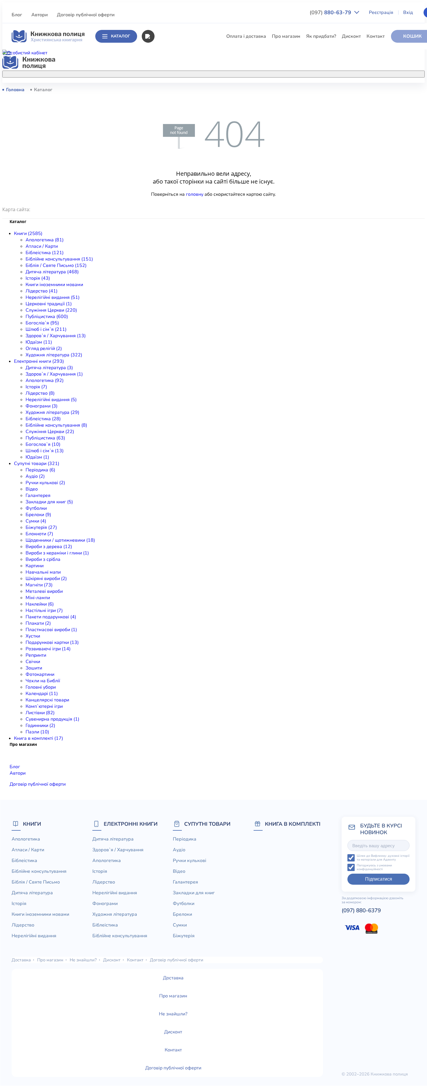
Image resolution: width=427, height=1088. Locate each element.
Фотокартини (40, 674)
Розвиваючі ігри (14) (48, 649)
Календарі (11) (42, 693)
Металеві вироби (44, 591)
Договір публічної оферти (85, 15)
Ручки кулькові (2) (45, 483)
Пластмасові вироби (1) (51, 629)
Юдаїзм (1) (37, 457)
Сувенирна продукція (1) (52, 719)
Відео (32, 489)
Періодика (184, 839)
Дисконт (351, 36)
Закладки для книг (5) (49, 502)
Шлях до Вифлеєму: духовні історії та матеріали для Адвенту (383, 857)
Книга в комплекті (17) (38, 738)
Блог (17, 15)
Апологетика (168, 89)
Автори (39, 15)
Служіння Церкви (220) (51, 310)
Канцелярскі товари (47, 700)
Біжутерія (184, 936)
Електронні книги (130, 824)
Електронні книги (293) (39, 361)
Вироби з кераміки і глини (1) (57, 553)
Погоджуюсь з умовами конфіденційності (374, 867)
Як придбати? (321, 36)
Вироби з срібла (43, 559)
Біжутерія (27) (41, 527)
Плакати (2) (38, 623)
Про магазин (286, 36)
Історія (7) (36, 387)
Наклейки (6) (40, 604)
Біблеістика (167, 111)
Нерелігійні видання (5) (51, 399)
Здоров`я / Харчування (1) (54, 374)
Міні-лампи (38, 598)
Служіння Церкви (173, 207)
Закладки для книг (194, 893)
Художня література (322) (54, 355)
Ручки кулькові (189, 860)
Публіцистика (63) (45, 438)
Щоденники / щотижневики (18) (60, 540)
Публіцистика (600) (47, 316)
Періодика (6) (40, 470)
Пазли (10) (37, 732)
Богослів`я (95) (42, 323)
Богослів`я (166, 229)
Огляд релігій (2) (44, 348)
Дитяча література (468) (52, 272)
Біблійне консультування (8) (56, 425)
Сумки (180, 925)
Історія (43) (38, 278)
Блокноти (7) (39, 534)
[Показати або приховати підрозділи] (218, 73)
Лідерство (165, 175)
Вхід (408, 12)
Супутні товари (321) (36, 463)
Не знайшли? (83, 960)
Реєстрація (381, 12)
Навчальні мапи (43, 572)
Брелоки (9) (38, 514)
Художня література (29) (52, 412)
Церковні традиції (173, 197)
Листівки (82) (40, 713)
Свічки (33, 661)
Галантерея (38, 495)
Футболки (36, 508)
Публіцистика (169, 218)
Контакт (376, 36)
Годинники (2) (40, 725)
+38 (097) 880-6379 (342, 89)
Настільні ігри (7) (44, 610)
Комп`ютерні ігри (44, 706)
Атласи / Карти (170, 100)
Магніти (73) (39, 585)
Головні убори (41, 687)
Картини (35, 566)
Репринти (36, 655)
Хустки (33, 636)
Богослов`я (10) (43, 444)
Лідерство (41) (42, 291)
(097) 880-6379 (361, 910)
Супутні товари (207, 824)
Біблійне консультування (181, 122)
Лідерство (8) (40, 393)
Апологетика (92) (45, 380)
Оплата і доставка (246, 36)
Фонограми (105, 903)
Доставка (21, 960)
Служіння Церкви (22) (50, 431)
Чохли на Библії (43, 681)
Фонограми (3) (42, 406)
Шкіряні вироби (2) (46, 578)
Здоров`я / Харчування (179, 250)
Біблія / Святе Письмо (178, 132)
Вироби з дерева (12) (49, 546)
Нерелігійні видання (176, 186)
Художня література (114, 914)
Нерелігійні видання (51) (53, 297)
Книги (32, 824)
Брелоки (182, 914)
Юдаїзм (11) (39, 342)
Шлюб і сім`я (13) (45, 451)
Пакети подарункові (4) (51, 617)
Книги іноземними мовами (183, 164)
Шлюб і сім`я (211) (46, 329)
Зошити (34, 668)
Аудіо (179, 850)
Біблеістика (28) (43, 419)
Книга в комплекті (292, 824)
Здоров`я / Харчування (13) (56, 336)
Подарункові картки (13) (52, 642)
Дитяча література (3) (49, 368)
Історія (161, 154)
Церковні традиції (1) (49, 304)
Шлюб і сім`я (168, 240)
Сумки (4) (36, 521)
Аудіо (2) (35, 476)
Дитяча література (174, 143)
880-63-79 (331, 12)
